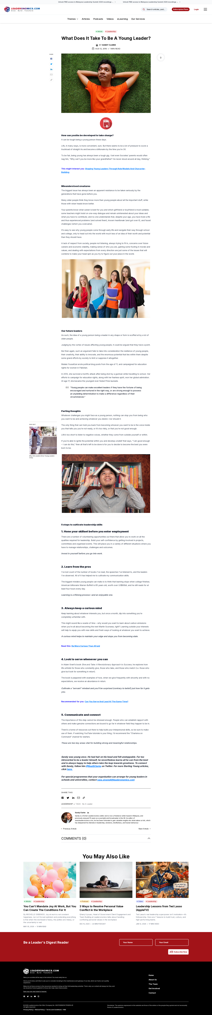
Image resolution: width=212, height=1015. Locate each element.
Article (99, 31)
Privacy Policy (28, 1009)
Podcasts (98, 19)
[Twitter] (28, 996)
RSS (64, 1009)
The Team (153, 984)
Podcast (85, 901)
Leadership (111, 31)
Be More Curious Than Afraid (86, 646)
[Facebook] (24, 996)
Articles (86, 19)
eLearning (122, 19)
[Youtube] (35, 996)
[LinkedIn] (31, 996)
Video (140, 901)
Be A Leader (87, 804)
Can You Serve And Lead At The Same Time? (106, 701)
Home (151, 975)
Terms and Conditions (54, 1009)
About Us (153, 980)
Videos (110, 19)
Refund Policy (40, 1009)
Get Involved (154, 988)
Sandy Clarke (109, 45)
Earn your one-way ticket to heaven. (35, 991)
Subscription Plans (180, 9)
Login (196, 9)
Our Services (138, 19)
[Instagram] (38, 996)
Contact (152, 993)
